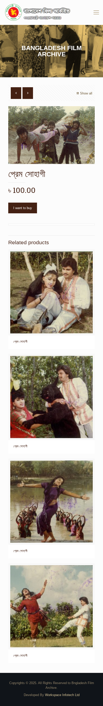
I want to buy (22, 208)
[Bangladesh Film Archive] (51, 12)
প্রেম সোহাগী (20, 341)
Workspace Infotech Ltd (62, 695)
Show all (86, 93)
